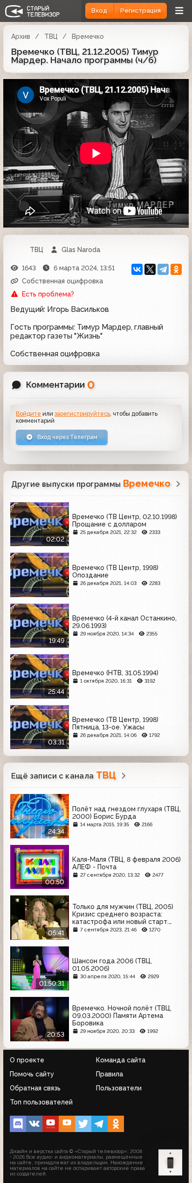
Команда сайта (120, 1060)
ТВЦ (51, 36)
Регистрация (140, 10)
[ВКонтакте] (137, 269)
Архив (20, 36)
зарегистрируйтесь (82, 413)
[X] (150, 269)
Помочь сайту (32, 1074)
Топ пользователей (41, 1102)
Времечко (88, 36)
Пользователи (119, 1088)
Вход (99, 10)
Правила (109, 1074)
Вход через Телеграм (66, 436)
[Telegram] (163, 269)
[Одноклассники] (176, 269)
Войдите (28, 413)
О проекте (27, 1060)
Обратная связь (35, 1088)
